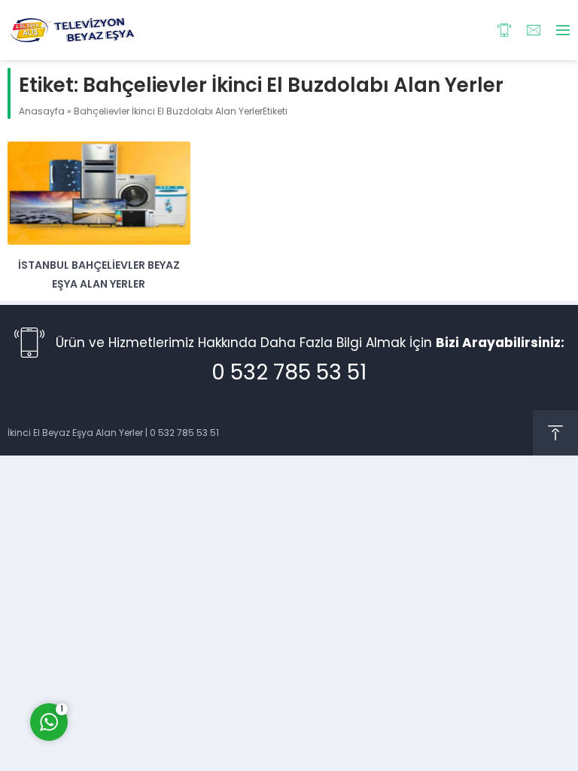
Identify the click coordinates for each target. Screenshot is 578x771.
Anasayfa (42, 111)
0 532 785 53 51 (289, 372)
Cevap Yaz (143, 658)
